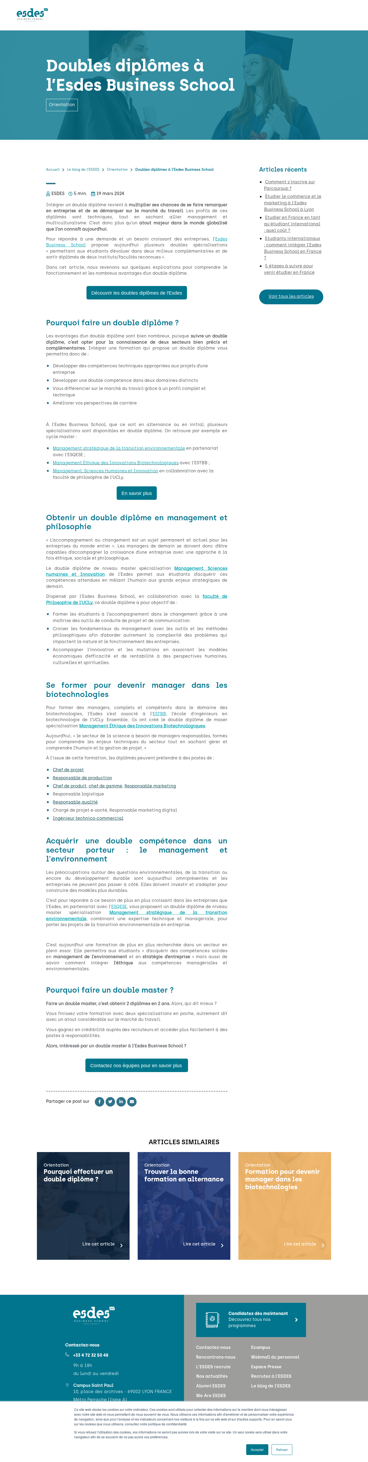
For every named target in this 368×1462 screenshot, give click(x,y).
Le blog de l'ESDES (83, 170)
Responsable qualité (75, 802)
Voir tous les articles (291, 297)
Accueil (53, 170)
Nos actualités (212, 1376)
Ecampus (260, 1348)
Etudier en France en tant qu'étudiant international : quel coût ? (292, 224)
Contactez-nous (213, 1348)
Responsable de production (82, 778)
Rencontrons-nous (215, 1357)
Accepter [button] (257, 1449)
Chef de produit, (70, 786)
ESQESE (119, 907)
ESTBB (159, 714)
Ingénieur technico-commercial (88, 819)
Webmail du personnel (275, 1357)
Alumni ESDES (211, 1386)
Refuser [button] (282, 1449)
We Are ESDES (211, 1396)
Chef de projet (68, 770)
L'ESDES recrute (213, 1367)
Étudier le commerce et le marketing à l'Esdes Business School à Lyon (292, 203)
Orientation (117, 170)
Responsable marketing (150, 786)
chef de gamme (105, 786)
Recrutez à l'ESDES (271, 1376)
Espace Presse (266, 1367)
